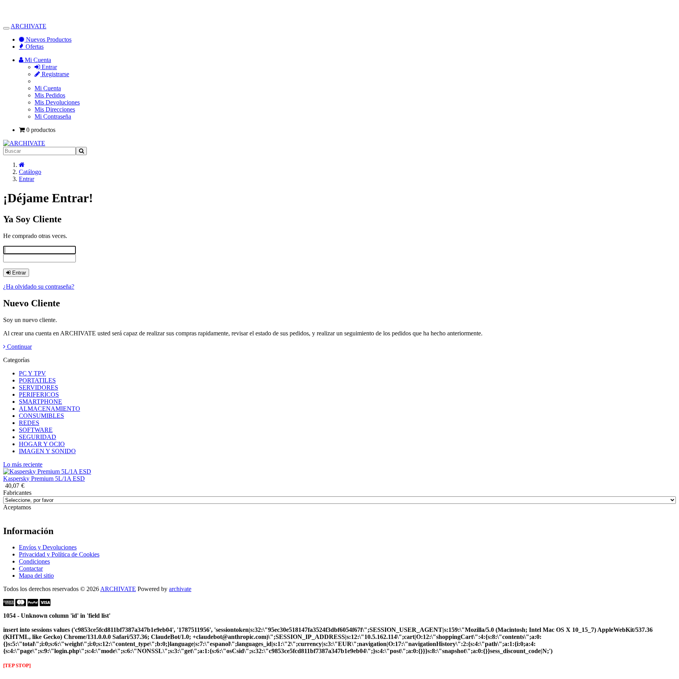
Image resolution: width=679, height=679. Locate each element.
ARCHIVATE (28, 26)
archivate (180, 589)
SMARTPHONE (40, 401)
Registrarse (54, 74)
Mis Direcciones (55, 109)
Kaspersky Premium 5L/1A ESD (44, 478)
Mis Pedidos (50, 95)
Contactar (31, 568)
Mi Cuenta (48, 88)
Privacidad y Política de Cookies (59, 554)
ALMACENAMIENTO (49, 408)
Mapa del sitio (36, 575)
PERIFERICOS (39, 394)
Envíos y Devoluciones (48, 547)
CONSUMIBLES (41, 415)
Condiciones (34, 561)
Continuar (19, 346)
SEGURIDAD (37, 437)
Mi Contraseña (53, 116)
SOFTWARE (36, 429)
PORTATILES (37, 380)
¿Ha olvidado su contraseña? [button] (38, 286)
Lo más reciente (22, 464)
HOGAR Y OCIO (42, 444)
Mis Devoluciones (57, 102)
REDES (29, 422)
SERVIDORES (38, 387)
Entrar (48, 67)
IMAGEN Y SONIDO (47, 451)
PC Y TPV (32, 373)
